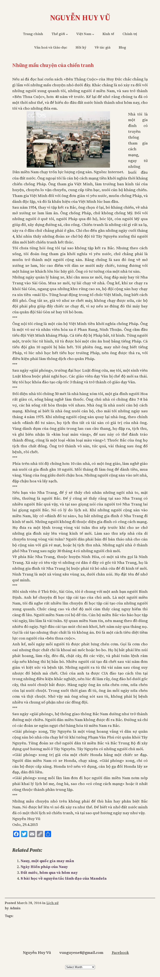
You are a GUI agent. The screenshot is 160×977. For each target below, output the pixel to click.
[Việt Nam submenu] (93, 34)
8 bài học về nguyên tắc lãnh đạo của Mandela (64, 878)
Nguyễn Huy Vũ (80, 17)
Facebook (120, 952)
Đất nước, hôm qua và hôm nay (49, 872)
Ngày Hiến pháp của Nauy (44, 866)
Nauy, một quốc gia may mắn (47, 860)
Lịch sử (52, 902)
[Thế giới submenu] (67, 34)
